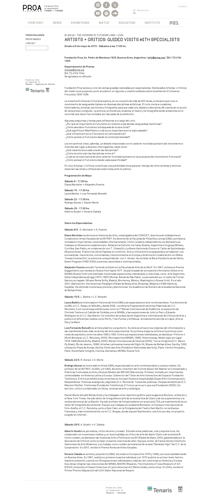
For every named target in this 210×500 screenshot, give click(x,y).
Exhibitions (80, 23)
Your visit (35, 23)
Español (182, 6)
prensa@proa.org (74, 69)
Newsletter (143, 10)
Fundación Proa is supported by (53, 8)
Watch (104, 23)
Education (127, 23)
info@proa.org (156, 57)
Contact (31, 43)
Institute (152, 23)
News (57, 23)
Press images (33, 39)
